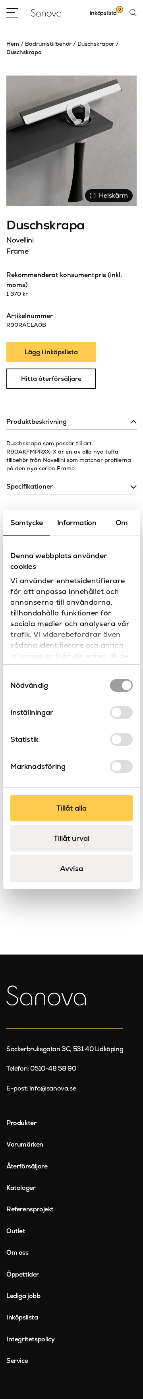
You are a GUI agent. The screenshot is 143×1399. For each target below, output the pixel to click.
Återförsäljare (26, 1166)
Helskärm (113, 195)
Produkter (21, 1123)
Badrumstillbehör (48, 43)
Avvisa (71, 868)
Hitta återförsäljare (51, 378)
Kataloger (20, 1188)
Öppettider (22, 1274)
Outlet (15, 1231)
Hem (12, 43)
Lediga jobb (23, 1296)
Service (17, 1360)
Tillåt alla (71, 808)
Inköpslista (22, 1317)
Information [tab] (77, 522)
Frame (17, 251)
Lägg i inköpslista (51, 352)
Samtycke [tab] (26, 522)
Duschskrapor (95, 43)
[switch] (121, 712)
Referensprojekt (30, 1209)
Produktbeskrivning (36, 421)
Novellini (20, 239)
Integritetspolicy (30, 1339)
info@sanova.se (52, 1088)
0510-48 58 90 (53, 1068)
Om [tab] (122, 522)
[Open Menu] (12, 13)
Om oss (17, 1252)
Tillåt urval (71, 838)
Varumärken (24, 1144)
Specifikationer (29, 486)
